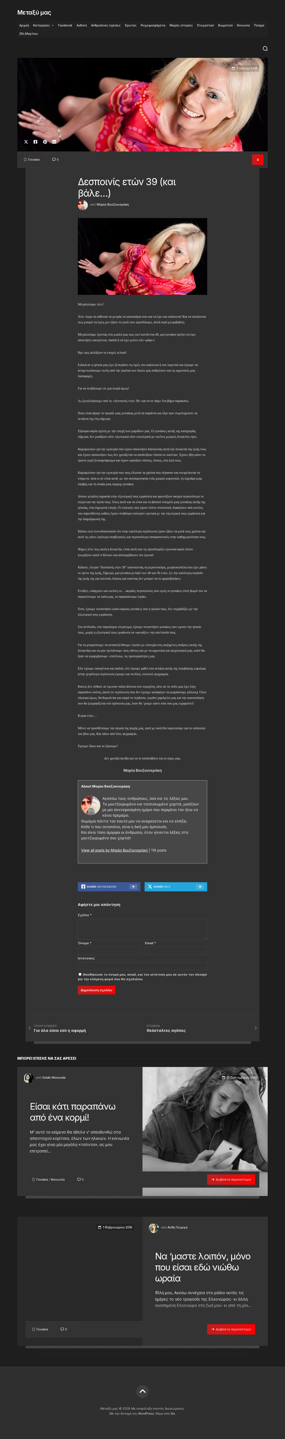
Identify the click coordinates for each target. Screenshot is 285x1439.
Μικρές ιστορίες (181, 25)
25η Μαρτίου (28, 33)
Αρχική (24, 25)
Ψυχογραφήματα (153, 25)
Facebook (65, 25)
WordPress (146, 1413)
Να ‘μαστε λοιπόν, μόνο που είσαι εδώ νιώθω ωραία (202, 1267)
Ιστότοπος (86, 958)
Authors (82, 25)
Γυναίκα (34, 159)
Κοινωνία (243, 25)
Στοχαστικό (205, 25)
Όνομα (84, 943)
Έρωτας (130, 25)
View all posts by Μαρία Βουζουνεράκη (114, 850)
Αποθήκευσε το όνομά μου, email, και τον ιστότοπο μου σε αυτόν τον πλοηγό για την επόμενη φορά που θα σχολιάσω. (142, 977)
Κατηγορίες (41, 25)
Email (150, 943)
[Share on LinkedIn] (54, 142)
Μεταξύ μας (34, 12)
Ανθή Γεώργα (178, 1227)
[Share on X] (27, 142)
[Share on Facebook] (35, 142)
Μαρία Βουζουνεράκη (113, 204)
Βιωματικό (225, 25)
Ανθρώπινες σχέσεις (106, 25)
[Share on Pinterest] (44, 142)
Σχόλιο (85, 915)
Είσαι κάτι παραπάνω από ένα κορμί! (73, 1112)
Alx (173, 1413)
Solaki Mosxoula (54, 1077)
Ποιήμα (259, 25)
